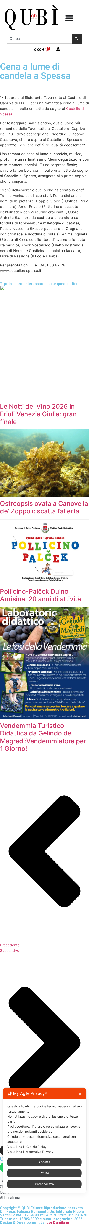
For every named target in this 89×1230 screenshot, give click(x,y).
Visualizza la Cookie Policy (27, 1147)
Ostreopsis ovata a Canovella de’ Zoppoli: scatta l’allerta (44, 507)
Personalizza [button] (44, 1184)
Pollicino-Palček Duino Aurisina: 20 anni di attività (40, 595)
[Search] (77, 39)
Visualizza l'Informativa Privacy (30, 1152)
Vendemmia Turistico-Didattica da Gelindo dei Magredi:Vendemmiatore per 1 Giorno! (43, 737)
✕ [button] (80, 1093)
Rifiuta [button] (44, 1173)
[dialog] (44, 1140)
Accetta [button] (44, 1162)
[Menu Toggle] (69, 18)
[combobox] (39, 39)
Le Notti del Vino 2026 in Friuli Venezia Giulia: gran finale (38, 414)
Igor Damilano (57, 1222)
